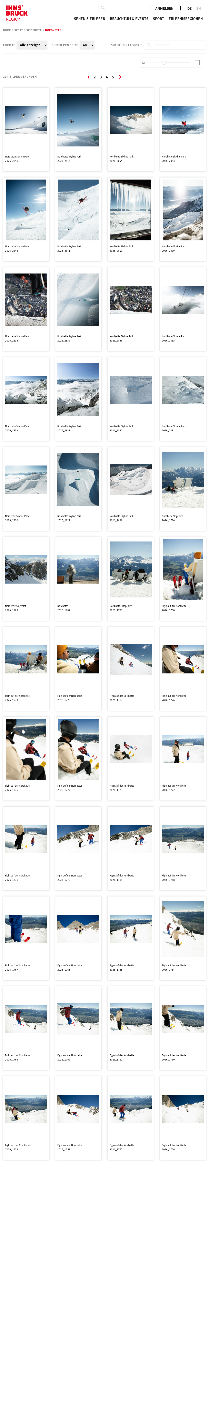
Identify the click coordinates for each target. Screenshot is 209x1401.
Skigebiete (34, 30)
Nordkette (53, 30)
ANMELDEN (164, 9)
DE (189, 9)
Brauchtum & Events (129, 19)
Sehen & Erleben (89, 19)
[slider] (164, 63)
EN (198, 9)
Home (7, 30)
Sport (158, 19)
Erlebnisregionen (186, 19)
